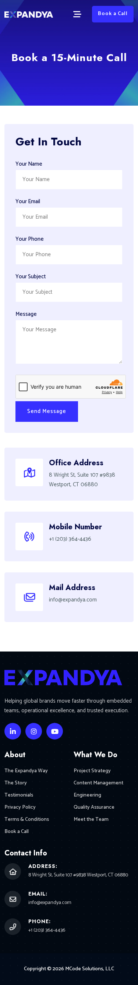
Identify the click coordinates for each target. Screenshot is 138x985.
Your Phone (29, 239)
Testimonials (18, 795)
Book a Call (113, 14)
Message (26, 314)
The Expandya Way (26, 771)
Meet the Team (91, 819)
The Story (15, 783)
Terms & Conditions (26, 819)
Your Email (27, 201)
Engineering (87, 795)
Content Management (98, 783)
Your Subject (30, 276)
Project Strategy (92, 771)
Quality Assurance (94, 807)
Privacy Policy (20, 807)
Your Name (28, 164)
